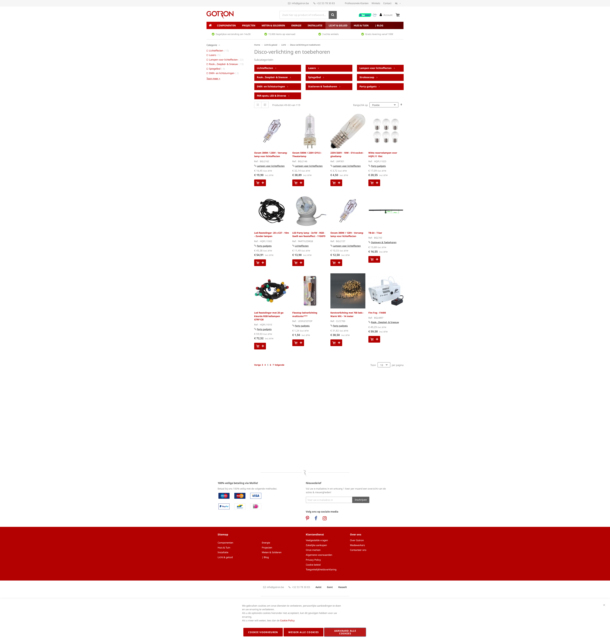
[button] (398, 3)
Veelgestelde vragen (317, 540)
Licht (283, 44)
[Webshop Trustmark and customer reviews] (368, 15)
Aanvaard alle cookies (345, 632)
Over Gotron (357, 540)
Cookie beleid (313, 564)
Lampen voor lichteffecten (375, 68)
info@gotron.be (300, 3)
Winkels (376, 3)
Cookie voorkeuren (263, 632)
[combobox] (308, 15)
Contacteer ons (358, 549)
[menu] (305, 25)
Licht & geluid (270, 44)
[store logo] (220, 15)
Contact (387, 3)
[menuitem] (226, 25)
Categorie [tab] (212, 45)
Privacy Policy (313, 559)
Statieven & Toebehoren (323, 86)
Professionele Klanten (357, 3)
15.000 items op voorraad (281, 34)
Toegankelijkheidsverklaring (321, 569)
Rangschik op (360, 105)
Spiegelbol (315, 77)
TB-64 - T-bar (375, 232)
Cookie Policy (287, 620)
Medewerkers (357, 545)
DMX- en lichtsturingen (271, 86)
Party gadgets (368, 86)
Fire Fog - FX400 (377, 312)
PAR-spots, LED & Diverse (272, 95)
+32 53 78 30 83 (326, 3)
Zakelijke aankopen (316, 545)
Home (257, 44)
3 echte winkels (330, 34)
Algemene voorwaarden (319, 554)
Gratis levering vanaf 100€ (379, 34)
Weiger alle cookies (303, 632)
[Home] (210, 25)
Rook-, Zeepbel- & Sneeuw (272, 77)
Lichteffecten (265, 68)
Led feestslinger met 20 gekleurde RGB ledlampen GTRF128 (269, 316)
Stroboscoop (367, 77)
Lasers (312, 68)
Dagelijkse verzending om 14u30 (233, 34)
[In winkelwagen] (260, 182)
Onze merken (313, 549)
